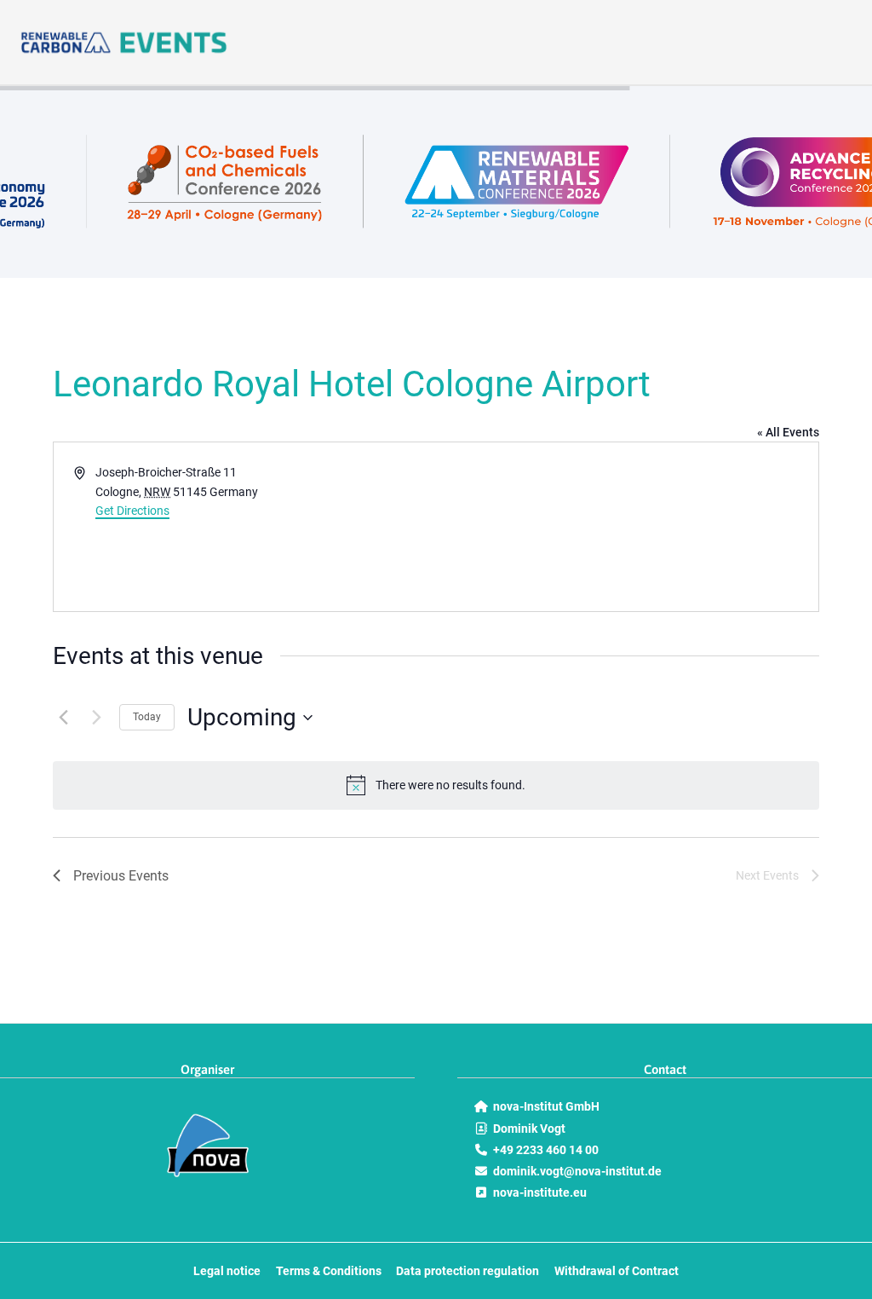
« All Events (788, 432)
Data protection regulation (467, 1271)
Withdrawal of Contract (616, 1271)
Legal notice (227, 1271)
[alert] (436, 785)
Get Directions (132, 510)
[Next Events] (96, 717)
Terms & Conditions (329, 1271)
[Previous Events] (63, 717)
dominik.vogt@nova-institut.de (577, 1171)
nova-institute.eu (540, 1192)
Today (147, 717)
